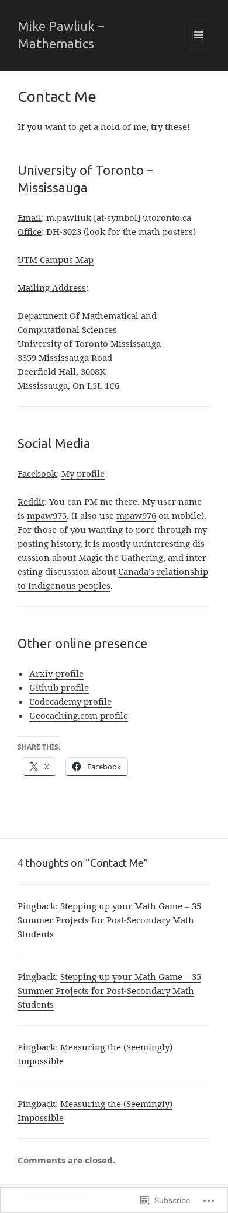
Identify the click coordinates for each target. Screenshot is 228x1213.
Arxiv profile (56, 673)
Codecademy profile (70, 701)
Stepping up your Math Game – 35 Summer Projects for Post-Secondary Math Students (109, 920)
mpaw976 (136, 515)
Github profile (59, 687)
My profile (83, 473)
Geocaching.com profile (78, 715)
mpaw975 (47, 515)
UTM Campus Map (56, 259)
